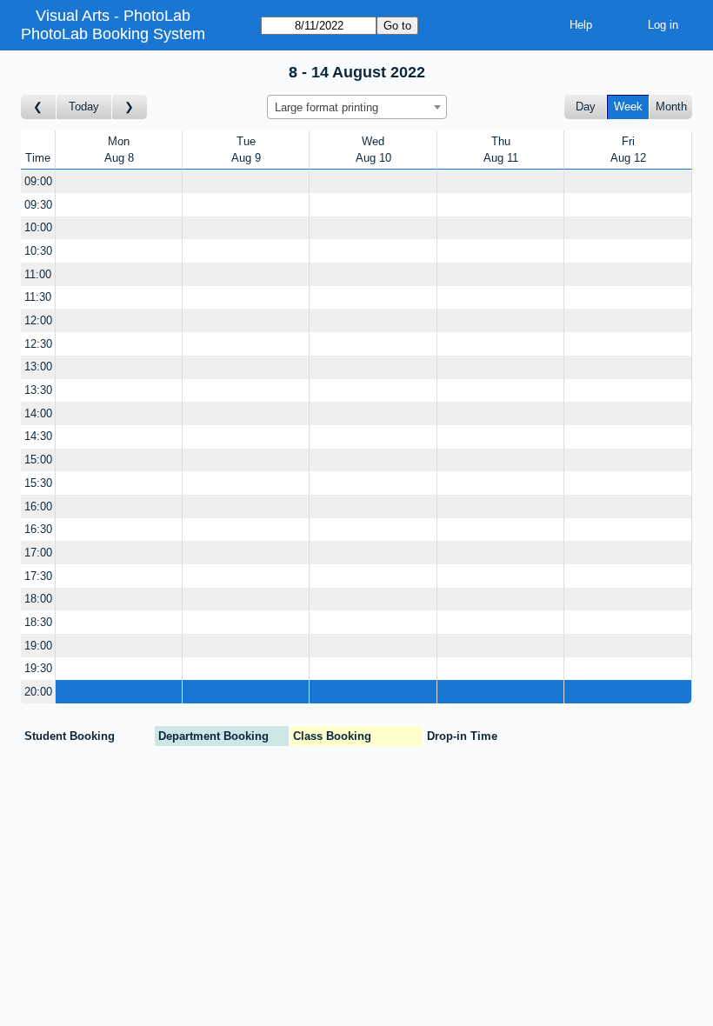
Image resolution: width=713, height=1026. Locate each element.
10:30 (38, 250)
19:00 (38, 645)
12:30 (38, 343)
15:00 (38, 459)
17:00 (38, 552)
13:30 (38, 389)
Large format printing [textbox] (326, 107)
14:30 (38, 436)
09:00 (38, 181)
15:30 (38, 483)
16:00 (38, 506)
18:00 (38, 598)
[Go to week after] (129, 107)
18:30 (38, 622)
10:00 (38, 227)
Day (586, 106)
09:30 (38, 204)
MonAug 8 (119, 150)
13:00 (38, 366)
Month (671, 106)
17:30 (38, 576)
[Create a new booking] (119, 181)
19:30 (38, 668)
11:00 (37, 274)
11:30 (37, 296)
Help (581, 24)
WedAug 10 (373, 150)
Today (84, 106)
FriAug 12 (628, 150)
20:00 (38, 691)
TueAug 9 (246, 150)
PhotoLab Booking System (113, 34)
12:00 (38, 320)
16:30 (38, 529)
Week (628, 106)
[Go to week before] (39, 107)
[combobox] (357, 107)
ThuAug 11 (500, 150)
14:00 (38, 413)
